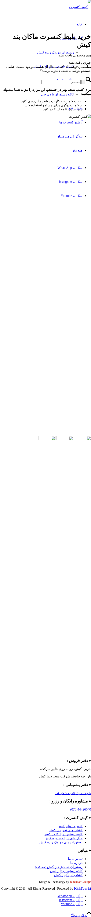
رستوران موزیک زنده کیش (55, 52)
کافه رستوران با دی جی (57, 94)
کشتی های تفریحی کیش (66, 830)
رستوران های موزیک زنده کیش (61, 842)
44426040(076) (80, 809)
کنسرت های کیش (70, 826)
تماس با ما (75, 859)
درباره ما (76, 863)
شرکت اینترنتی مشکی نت (73, 793)
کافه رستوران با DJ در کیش (63, 834)
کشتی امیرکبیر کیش (68, 875)
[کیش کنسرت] (80, 7)
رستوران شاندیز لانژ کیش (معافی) (59, 867)
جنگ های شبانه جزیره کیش (63, 838)
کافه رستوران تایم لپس (66, 871)
